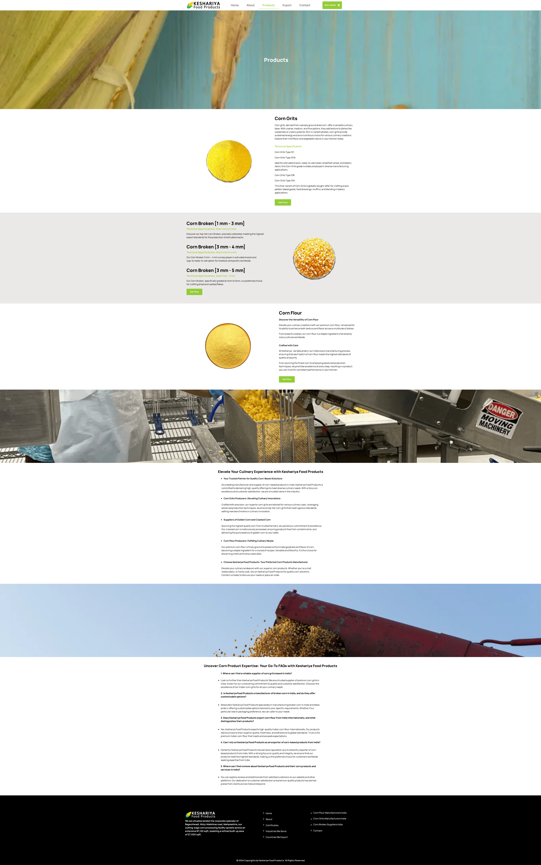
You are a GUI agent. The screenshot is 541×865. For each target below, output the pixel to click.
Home (235, 5)
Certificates (272, 825)
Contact (304, 5)
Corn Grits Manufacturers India (329, 818)
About (251, 5)
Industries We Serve (276, 831)
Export (287, 5)
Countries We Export (277, 837)
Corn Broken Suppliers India (328, 824)
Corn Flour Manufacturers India (329, 812)
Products (268, 5)
